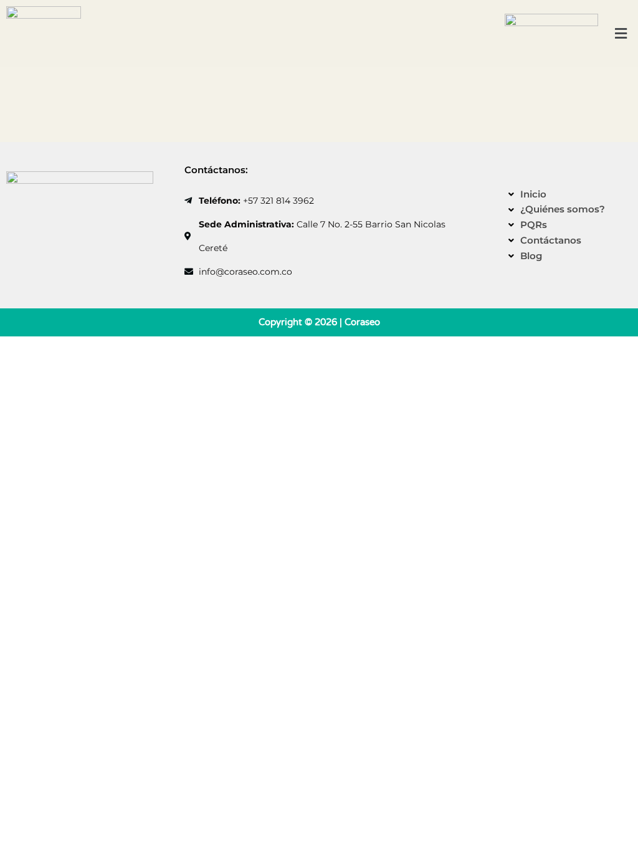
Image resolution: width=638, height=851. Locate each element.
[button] (621, 33)
